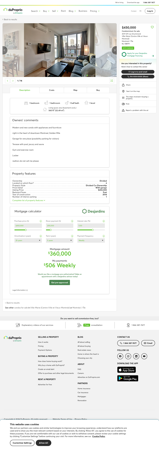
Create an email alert (46, 369)
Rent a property (47, 379)
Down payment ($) (53, 221)
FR (140, 11)
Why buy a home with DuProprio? (51, 365)
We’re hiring (119, 2)
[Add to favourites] (152, 27)
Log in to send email (139, 72)
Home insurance (84, 388)
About (81, 364)
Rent (63, 10)
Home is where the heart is (88, 354)
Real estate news (84, 350)
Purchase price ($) (21, 221)
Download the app (133, 2)
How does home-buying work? (50, 361)
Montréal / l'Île (79, 307)
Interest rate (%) (83, 221)
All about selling (84, 342)
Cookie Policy (98, 436)
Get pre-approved (59, 282)
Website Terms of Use (62, 419)
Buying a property (48, 356)
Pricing (40, 346)
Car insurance (83, 392)
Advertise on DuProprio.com (89, 377)
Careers (81, 373)
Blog (80, 337)
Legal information (18, 290)
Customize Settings (22, 443)
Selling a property (48, 337)
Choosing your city (85, 358)
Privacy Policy (81, 419)
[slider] (26, 230)
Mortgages (82, 396)
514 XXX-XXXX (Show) (139, 76)
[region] (79, 434)
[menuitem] (57, 344)
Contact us (123, 337)
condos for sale (21, 307)
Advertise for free (45, 384)
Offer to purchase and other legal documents (56, 373)
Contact (133, 11)
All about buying (84, 346)
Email (149, 343)
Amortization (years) (22, 236)
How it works (43, 342)
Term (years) (51, 236)
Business (83, 10)
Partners (83, 383)
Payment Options (45, 350)
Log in (150, 11)
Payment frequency (85, 236)
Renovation (82, 400)
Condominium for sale (131, 31)
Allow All (43, 443)
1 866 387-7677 (149, 2)
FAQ (79, 369)
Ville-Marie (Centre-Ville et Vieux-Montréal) (50, 307)
